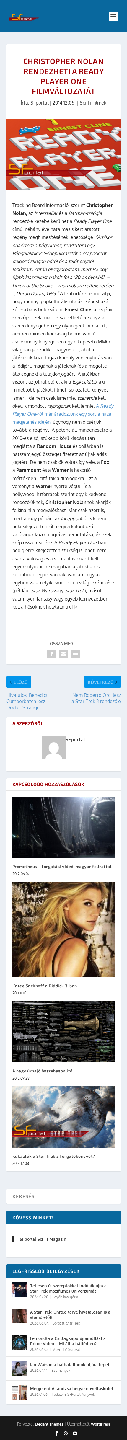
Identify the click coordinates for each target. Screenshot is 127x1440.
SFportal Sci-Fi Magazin (43, 1239)
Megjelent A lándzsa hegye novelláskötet (71, 1388)
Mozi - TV (59, 1349)
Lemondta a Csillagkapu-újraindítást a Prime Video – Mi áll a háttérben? (68, 1341)
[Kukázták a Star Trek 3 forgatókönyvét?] (63, 1117)
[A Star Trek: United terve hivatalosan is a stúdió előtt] (19, 1316)
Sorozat (58, 1323)
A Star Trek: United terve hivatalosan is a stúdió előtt (70, 1314)
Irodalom (59, 1394)
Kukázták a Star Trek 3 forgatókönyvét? (53, 1156)
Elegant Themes (49, 1424)
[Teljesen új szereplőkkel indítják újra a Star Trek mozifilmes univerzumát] (19, 1289)
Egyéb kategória (65, 1297)
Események (61, 1370)
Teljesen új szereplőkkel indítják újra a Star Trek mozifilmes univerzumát (68, 1288)
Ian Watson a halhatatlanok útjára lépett (70, 1364)
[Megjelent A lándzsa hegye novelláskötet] (19, 1392)
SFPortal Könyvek (81, 1394)
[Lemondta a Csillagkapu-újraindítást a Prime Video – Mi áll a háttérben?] (19, 1342)
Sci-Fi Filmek (93, 103)
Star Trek (73, 1323)
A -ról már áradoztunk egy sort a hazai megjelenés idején (62, 414)
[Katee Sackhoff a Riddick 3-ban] (63, 929)
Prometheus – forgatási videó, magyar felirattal (62, 866)
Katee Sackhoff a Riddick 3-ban (44, 985)
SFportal (39, 103)
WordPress (100, 1424)
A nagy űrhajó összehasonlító (42, 1070)
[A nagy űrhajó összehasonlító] (63, 1031)
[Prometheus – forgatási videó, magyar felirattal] (63, 827)
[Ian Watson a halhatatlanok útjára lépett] (19, 1368)
